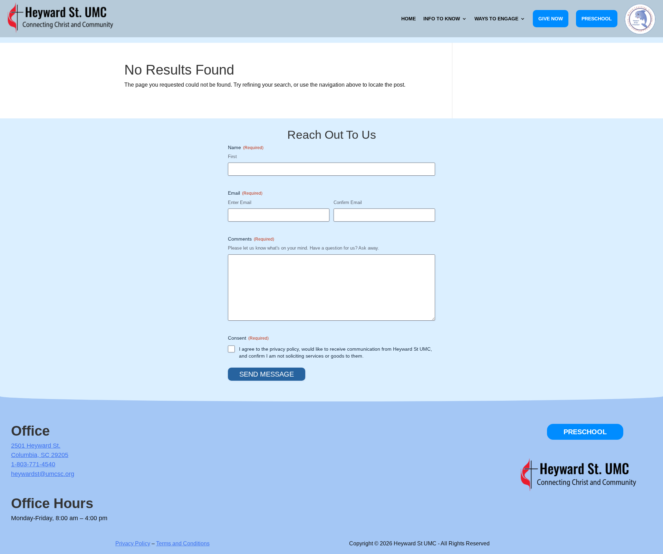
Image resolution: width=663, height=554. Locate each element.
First (232, 156)
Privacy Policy (132, 543)
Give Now (550, 18)
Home (408, 18)
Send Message (266, 374)
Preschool (597, 18)
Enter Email (239, 202)
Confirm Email (348, 202)
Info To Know (441, 18)
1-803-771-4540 (33, 464)
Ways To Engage (496, 18)
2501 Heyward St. (35, 445)
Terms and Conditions (183, 543)
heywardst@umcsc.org (42, 473)
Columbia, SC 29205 (39, 454)
